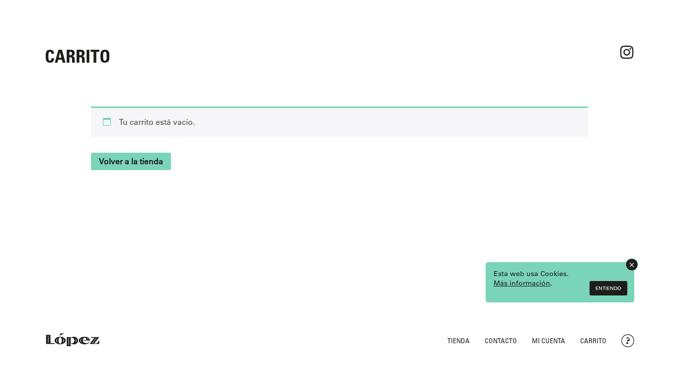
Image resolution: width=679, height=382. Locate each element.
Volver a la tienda (131, 161)
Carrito (593, 340)
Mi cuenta (548, 340)
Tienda (458, 340)
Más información (522, 283)
